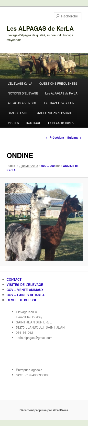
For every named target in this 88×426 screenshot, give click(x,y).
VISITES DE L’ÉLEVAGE (25, 284)
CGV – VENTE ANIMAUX (25, 289)
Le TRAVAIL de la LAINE (60, 103)
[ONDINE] (44, 222)
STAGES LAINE (18, 113)
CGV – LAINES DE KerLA (25, 295)
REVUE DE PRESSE (22, 300)
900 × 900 (48, 165)
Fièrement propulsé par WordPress (44, 410)
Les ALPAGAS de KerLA (40, 28)
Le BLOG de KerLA (61, 122)
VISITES (13, 122)
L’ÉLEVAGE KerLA (20, 83)
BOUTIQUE (33, 122)
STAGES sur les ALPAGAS (53, 113)
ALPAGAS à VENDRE (22, 103)
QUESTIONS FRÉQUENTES (58, 83)
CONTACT (14, 279)
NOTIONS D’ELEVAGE (23, 93)
